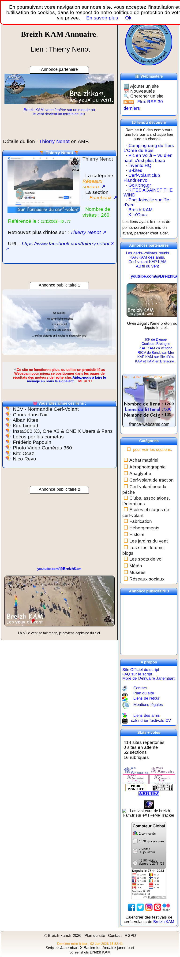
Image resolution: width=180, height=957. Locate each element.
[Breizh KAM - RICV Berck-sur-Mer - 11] (59, 603)
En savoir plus (102, 17)
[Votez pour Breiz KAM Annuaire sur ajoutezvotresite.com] (149, 793)
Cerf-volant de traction (151, 480)
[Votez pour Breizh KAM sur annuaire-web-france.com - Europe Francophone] (162, 770)
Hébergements (144, 527)
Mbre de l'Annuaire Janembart (148, 678)
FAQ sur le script (137, 674)
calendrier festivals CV (151, 720)
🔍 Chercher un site (144, 96)
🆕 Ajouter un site (141, 86)
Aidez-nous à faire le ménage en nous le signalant (66, 379)
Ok (127, 17)
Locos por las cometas (38, 437)
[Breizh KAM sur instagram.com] (149, 907)
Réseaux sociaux (147, 578)
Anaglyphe (140, 473)
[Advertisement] (59, 322)
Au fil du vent (147, 266)
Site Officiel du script (140, 669)
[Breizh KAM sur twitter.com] (140, 907)
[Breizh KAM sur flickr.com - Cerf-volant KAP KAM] (166, 907)
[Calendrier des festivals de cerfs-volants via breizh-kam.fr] (148, 42)
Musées (137, 572)
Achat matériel (143, 460)
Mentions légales (148, 705)
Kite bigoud (25, 426)
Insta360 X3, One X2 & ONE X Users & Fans (63, 431)
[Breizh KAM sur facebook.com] (131, 907)
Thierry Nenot (59, 153)
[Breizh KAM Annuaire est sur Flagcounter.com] (148, 884)
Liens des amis (146, 715)
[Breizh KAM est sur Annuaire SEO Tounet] (162, 787)
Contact (140, 688)
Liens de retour (146, 698)
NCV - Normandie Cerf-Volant (46, 409)
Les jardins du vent (148, 541)
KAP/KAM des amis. (147, 257)
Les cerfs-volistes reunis (147, 253)
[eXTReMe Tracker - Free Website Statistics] (149, 804)
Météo (135, 565)
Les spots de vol (145, 559)
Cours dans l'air (30, 415)
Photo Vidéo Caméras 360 (42, 448)
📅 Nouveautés (139, 91)
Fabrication (140, 521)
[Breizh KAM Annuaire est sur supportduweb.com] (148, 845)
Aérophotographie (147, 466)
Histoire (137, 534)
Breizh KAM (163, 921)
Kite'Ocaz (23, 453)
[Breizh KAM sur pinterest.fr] (157, 907)
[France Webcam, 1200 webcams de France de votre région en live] (149, 402)
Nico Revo (24, 459)
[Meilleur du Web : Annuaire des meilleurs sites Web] (135, 787)
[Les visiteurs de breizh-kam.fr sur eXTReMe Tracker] (148, 813)
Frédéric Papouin (32, 442)
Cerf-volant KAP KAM (147, 262)
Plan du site (143, 693)
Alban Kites (25, 420)
